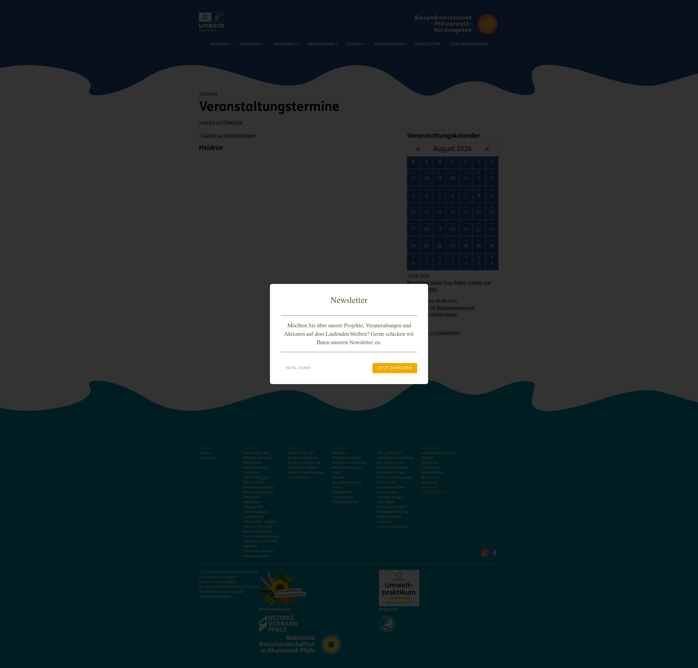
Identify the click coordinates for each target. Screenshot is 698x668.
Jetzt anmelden (395, 368)
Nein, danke (298, 368)
